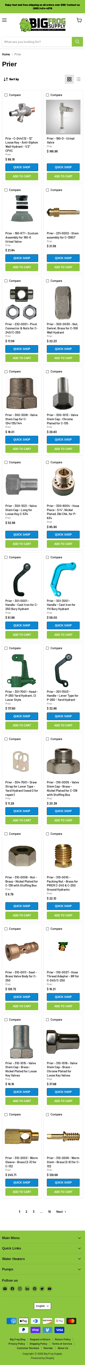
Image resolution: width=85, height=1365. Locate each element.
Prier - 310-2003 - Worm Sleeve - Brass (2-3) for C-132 (21, 1162)
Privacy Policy (16, 1343)
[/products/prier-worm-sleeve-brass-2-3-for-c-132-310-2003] (22, 1136)
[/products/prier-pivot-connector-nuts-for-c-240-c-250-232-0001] (22, 303)
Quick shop (21, 167)
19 (49, 1211)
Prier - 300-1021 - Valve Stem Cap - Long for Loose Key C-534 (21, 510)
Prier (8, 154)
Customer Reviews (28, 1348)
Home (6, 54)
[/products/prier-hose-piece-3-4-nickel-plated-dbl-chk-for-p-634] (63, 484)
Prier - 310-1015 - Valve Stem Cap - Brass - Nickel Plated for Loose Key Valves (21, 1069)
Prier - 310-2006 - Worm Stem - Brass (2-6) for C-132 (63, 1162)
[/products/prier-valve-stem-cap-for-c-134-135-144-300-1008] (22, 393)
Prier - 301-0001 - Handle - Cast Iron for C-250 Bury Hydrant (21, 605)
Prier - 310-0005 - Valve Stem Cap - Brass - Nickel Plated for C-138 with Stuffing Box (63, 788)
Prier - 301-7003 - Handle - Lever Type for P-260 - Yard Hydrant (62, 695)
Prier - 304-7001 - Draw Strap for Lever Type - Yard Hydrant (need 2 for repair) (21, 788)
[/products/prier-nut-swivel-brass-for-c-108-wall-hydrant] (63, 303)
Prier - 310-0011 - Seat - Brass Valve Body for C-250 (21, 976)
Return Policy (63, 1339)
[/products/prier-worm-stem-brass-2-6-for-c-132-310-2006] (63, 1136)
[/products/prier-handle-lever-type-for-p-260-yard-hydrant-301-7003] (63, 670)
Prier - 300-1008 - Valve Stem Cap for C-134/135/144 (21, 419)
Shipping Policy (38, 1343)
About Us (63, 1348)
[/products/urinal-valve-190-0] (63, 117)
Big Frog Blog (17, 1339)
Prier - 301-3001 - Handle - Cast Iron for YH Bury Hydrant (61, 605)
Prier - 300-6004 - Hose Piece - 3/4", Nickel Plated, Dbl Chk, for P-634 (63, 512)
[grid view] (69, 79)
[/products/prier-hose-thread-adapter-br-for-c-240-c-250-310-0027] (63, 951)
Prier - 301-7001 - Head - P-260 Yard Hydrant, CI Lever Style (21, 695)
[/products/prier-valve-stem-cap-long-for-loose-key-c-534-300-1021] (22, 484)
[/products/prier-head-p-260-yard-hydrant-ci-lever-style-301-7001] (22, 670)
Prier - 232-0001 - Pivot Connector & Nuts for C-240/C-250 (21, 328)
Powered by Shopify (42, 1358)
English (40, 1306)
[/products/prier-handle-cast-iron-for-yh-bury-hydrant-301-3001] (63, 579)
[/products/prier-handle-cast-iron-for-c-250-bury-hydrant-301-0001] (22, 579)
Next (60, 1211)
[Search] (77, 41)
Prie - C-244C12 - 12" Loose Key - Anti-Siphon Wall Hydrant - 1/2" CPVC (21, 144)
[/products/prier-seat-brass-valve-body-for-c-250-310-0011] (22, 951)
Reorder (48, 1348)
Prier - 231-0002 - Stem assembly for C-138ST (63, 235)
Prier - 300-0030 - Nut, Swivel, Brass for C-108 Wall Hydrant (62, 328)
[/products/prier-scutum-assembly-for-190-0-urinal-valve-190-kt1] (22, 212)
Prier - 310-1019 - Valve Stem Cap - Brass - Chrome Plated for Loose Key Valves (62, 1069)
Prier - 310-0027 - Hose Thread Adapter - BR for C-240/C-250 (63, 976)
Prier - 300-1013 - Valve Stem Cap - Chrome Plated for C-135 (62, 419)
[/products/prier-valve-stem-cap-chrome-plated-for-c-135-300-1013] (63, 393)
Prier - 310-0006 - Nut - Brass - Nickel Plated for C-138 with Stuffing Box (21, 881)
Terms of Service (62, 1343)
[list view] (78, 79)
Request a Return (40, 1339)
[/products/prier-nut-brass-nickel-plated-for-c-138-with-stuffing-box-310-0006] (22, 856)
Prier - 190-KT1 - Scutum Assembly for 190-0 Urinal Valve (21, 237)
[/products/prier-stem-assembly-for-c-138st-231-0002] (63, 212)
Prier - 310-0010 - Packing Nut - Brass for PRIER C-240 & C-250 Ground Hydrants (62, 883)
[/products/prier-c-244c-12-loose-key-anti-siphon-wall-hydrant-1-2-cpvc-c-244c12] (22, 117)
